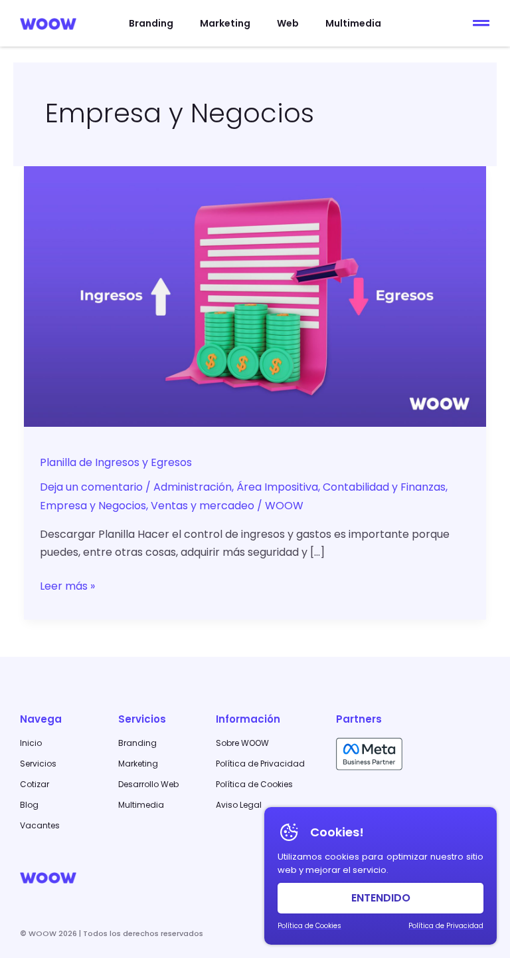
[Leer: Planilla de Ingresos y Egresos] (255, 295)
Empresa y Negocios (93, 505)
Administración (192, 487)
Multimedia (353, 23)
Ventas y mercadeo (202, 505)
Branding (151, 23)
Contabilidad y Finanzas (384, 487)
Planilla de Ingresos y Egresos (116, 462)
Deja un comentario (91, 487)
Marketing (225, 23)
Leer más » (67, 585)
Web (288, 23)
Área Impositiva (277, 487)
